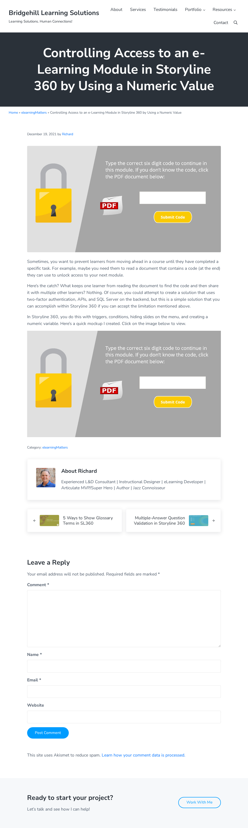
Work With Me (199, 802)
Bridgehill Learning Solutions (54, 12)
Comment (38, 585)
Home (13, 112)
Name (34, 654)
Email (34, 680)
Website (35, 705)
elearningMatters (34, 112)
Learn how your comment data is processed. (143, 755)
